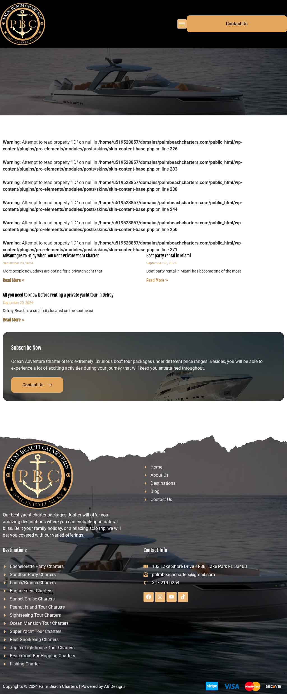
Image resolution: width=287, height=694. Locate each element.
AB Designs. (115, 686)
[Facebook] (149, 597)
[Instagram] (160, 597)
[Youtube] (171, 597)
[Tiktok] (183, 597)
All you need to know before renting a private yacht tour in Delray (58, 295)
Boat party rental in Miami (168, 255)
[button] (182, 24)
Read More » (14, 280)
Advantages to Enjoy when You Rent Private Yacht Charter (51, 255)
